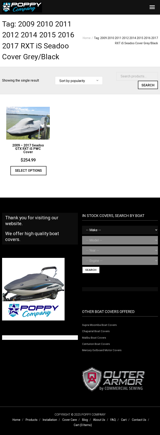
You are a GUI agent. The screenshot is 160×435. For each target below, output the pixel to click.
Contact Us (139, 419)
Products (32, 419)
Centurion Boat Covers (96, 343)
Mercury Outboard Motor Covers (101, 350)
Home (87, 38)
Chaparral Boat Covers (96, 331)
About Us (99, 419)
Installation (50, 419)
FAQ (113, 419)
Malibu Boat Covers (94, 337)
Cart (124, 419)
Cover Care (69, 419)
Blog (85, 419)
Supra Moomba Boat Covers (99, 325)
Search (147, 85)
